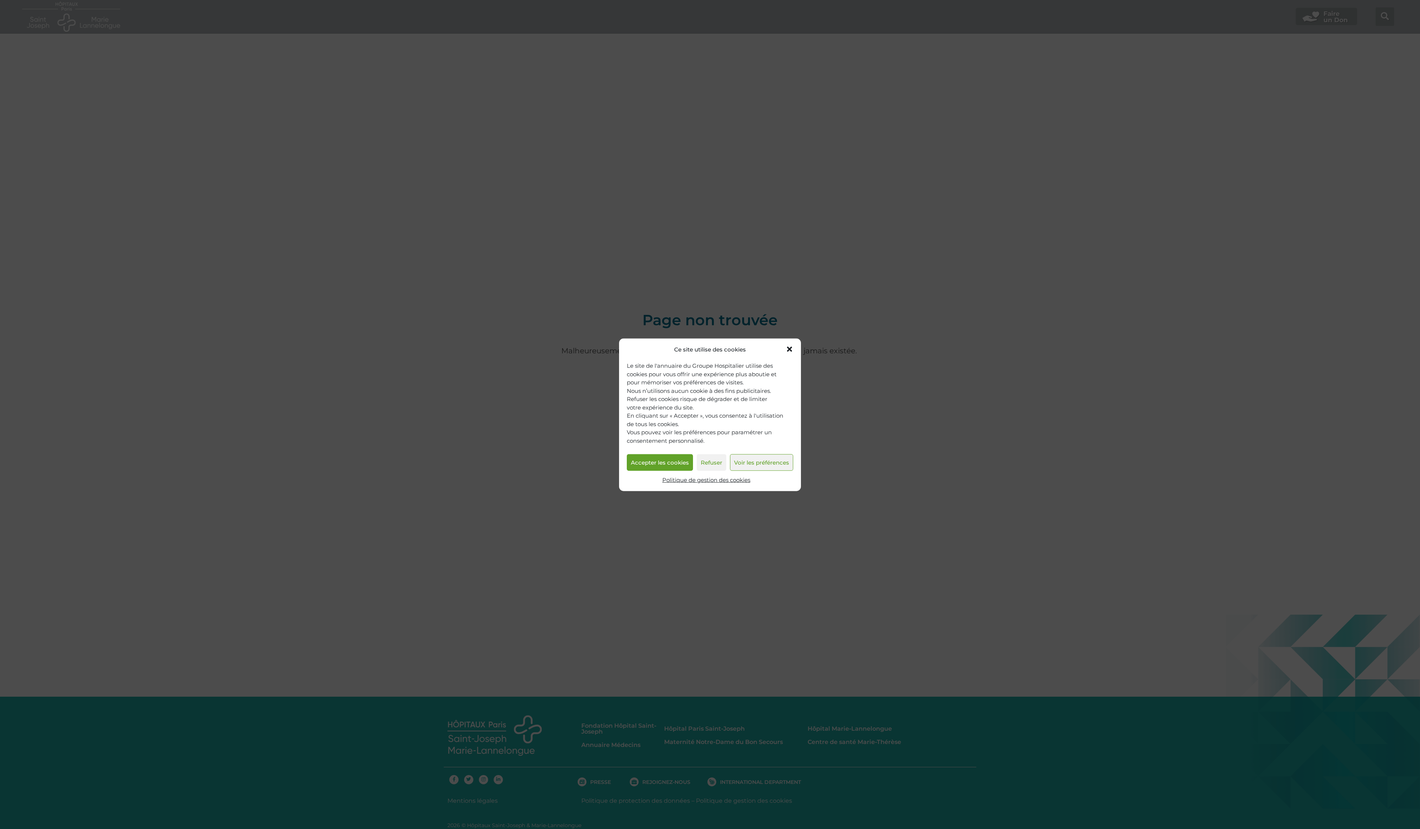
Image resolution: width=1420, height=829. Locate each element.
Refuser (711, 462)
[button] (789, 349)
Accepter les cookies (660, 462)
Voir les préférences (761, 462)
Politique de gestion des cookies (706, 479)
